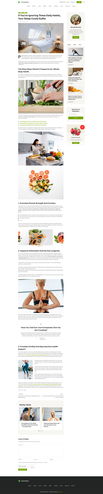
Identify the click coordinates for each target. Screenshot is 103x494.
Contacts (72, 2)
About (67, 2)
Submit (76, 118)
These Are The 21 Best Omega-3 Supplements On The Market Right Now (29, 396)
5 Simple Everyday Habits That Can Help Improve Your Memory (33, 125)
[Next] (60, 418)
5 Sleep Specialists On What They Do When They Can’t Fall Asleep (75, 79)
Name (20, 459)
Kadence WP (60, 492)
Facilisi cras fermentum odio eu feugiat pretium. (36, 355)
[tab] (38, 246)
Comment (21, 445)
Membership (62, 2)
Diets (39, 6)
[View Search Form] (84, 2)
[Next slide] (63, 237)
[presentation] (29, 414)
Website (51, 459)
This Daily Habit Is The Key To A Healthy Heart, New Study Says (33, 121)
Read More (71, 64)
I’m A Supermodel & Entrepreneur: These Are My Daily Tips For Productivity (52, 396)
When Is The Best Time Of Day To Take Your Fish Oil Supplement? (75, 98)
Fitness (56, 6)
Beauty (74, 6)
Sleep (50, 6)
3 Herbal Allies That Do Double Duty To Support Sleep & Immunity (33, 123)
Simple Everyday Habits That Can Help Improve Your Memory (52, 425)
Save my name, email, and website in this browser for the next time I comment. (33, 462)
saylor (20, 21)
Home (28, 6)
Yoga (61, 6)
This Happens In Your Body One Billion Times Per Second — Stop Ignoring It (29, 425)
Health (34, 6)
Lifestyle (67, 6)
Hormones (20, 390)
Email (35, 459)
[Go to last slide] (19, 237)
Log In (79, 2)
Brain (44, 6)
